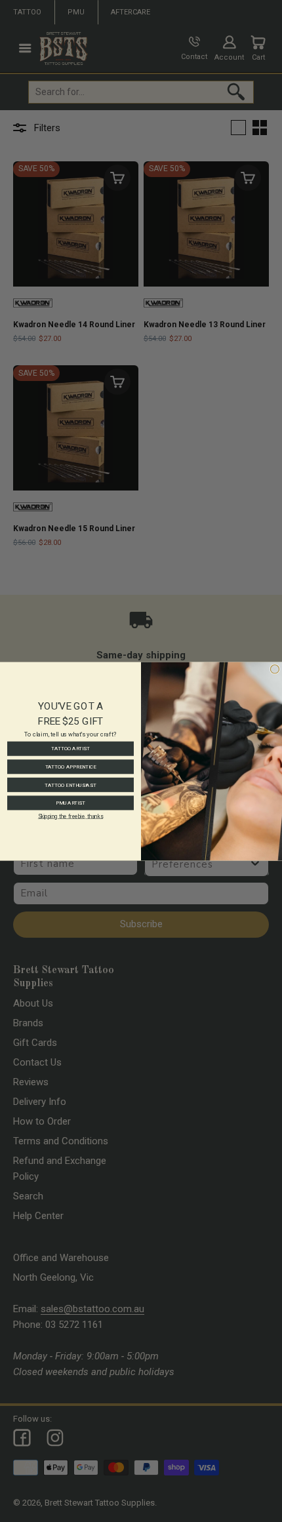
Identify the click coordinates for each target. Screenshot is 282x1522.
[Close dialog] (274, 668)
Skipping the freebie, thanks (70, 815)
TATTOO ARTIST (70, 748)
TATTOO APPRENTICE (70, 766)
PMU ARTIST (70, 802)
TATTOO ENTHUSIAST (70, 785)
